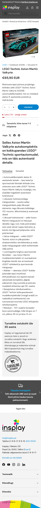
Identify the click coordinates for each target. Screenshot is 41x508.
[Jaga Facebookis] (14, 135)
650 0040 (31, 441)
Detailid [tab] (20, 171)
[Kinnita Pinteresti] (19, 135)
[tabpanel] (20, 246)
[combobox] (20, 13)
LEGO (4, 65)
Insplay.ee (11, 502)
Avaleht (5, 21)
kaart (27, 449)
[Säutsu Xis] (10, 135)
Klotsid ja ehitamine (18, 21)
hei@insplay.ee (9, 438)
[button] (32, 7)
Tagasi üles (20, 408)
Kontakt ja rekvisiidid (12, 457)
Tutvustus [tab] (7, 171)
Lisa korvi (28, 107)
